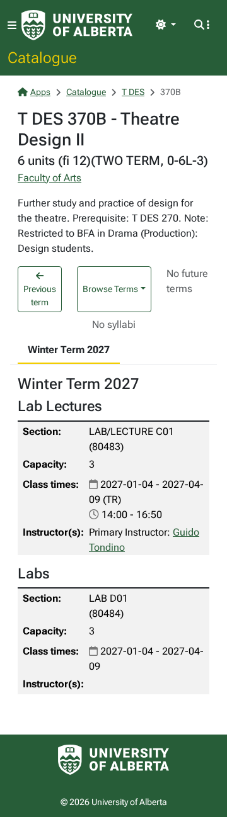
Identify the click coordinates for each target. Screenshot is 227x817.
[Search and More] (202, 25)
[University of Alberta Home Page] (76, 25)
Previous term (39, 295)
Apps (40, 92)
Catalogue (42, 57)
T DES (133, 92)
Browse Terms (110, 289)
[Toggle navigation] (12, 25)
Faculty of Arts (49, 178)
